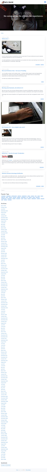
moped (30, 197)
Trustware (10, 160)
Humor (32, 196)
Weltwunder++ (5, 38)
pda (35, 196)
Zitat (22, 198)
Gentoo (19, 196)
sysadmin (38, 64)
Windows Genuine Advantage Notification (12, 173)
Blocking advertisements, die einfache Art (12, 87)
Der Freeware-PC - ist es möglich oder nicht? (13, 127)
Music (25, 198)
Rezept (29, 198)
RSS (9, 465)
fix (27, 197)
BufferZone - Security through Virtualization (13, 153)
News (42, 81)
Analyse (3, 197)
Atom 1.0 (4, 465)
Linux (39, 196)
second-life (3, 198)
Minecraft (34, 198)
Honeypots (24, 196)
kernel (14, 198)
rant (7, 197)
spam (34, 197)
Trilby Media (28, 470)
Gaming (18, 197)
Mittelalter (14, 196)
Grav (17, 470)
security (42, 167)
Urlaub (14, 197)
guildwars (23, 197)
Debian (38, 198)
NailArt (42, 198)
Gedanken (38, 186)
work (29, 196)
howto (42, 64)
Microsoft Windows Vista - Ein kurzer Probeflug (14, 70)
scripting (10, 198)
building (18, 198)
